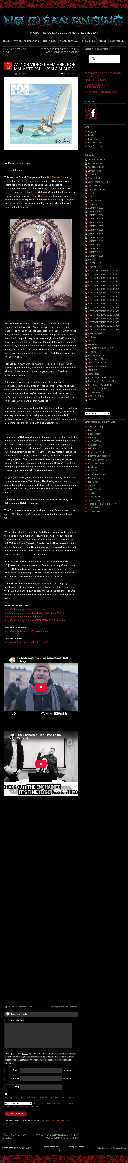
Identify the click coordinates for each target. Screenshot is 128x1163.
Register (92, 131)
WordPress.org (95, 146)
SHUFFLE (92, 370)
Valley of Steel (94, 511)
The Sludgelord (95, 497)
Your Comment (17, 1020)
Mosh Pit (92, 267)
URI (17, 1087)
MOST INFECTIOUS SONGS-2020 (103, 311)
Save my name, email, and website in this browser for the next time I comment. (39, 1097)
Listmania (92, 204)
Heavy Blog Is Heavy (97, 460)
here (52, 400)
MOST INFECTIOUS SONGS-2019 (103, 307)
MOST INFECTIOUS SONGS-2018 (103, 304)
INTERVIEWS (49, 41)
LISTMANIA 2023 (96, 248)
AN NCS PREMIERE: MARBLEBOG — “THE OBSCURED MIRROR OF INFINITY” (57, 50)
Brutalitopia (93, 437)
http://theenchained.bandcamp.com (23, 616)
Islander (20, 1007)
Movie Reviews (95, 333)
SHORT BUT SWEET (97, 366)
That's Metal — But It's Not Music (102, 377)
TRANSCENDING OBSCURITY (102, 504)
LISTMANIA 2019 (96, 233)
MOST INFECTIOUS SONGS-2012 (103, 282)
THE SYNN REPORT (97, 389)
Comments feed (95, 143)
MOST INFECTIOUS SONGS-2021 (103, 315)
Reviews (92, 352)
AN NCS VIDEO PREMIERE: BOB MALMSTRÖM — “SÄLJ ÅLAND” (45, 66)
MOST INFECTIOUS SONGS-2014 (103, 289)
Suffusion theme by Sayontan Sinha (111, 1148)
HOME (6, 41)
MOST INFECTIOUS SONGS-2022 (103, 318)
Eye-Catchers (94, 186)
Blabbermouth (94, 434)
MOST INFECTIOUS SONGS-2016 (103, 296)
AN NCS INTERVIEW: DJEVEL (14, 50)
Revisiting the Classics (98, 359)
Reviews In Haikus (96, 355)
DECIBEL (92, 448)
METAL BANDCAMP (97, 474)
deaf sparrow (94, 445)
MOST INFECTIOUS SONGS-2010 (103, 274)
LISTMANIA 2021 (96, 241)
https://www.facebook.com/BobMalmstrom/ (26, 631)
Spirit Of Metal (94, 489)
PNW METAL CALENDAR (26, 41)
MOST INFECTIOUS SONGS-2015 (103, 293)
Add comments (70, 74)
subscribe (17, 1107)
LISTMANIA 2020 (96, 237)
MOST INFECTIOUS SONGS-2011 (103, 278)
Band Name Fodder (97, 167)
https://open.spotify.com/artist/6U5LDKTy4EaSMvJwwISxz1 (35, 620)
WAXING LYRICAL (96, 396)
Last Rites (92, 471)
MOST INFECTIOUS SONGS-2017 (103, 300)
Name (16, 1070)
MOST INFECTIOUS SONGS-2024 (103, 326)
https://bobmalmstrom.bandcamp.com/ (24, 609)
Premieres (22, 74)
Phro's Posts (93, 341)
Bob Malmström (71, 1007)
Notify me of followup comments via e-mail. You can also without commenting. (39, 1105)
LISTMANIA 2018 (96, 230)
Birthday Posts (94, 171)
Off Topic (92, 337)
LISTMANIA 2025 (96, 256)
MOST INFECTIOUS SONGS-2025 (103, 330)
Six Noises (93, 485)
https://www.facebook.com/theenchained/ (26, 642)
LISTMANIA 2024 (96, 252)
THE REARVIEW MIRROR (100, 385)
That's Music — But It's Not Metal (102, 381)
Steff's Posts (93, 374)
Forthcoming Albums (97, 189)
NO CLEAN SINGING (22, 1148)
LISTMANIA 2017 (96, 226)
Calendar (92, 174)
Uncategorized (94, 392)
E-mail (16, 1078)
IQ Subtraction (94, 200)
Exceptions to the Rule (98, 182)
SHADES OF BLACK (97, 363)
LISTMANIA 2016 (96, 222)
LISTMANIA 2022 (96, 245)
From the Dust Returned (99, 456)
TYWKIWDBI (94, 508)
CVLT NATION (94, 441)
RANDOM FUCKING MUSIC (101, 348)
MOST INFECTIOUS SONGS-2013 (103, 285)
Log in (91, 135)
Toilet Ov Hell (94, 500)
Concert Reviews (96, 178)
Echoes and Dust (96, 452)
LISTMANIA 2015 (96, 219)
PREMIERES (88, 41)
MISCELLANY (94, 263)
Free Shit (92, 193)
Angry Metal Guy (95, 426)
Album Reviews (95, 163)
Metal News (93, 259)
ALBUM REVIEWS (69, 41)
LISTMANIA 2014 (96, 215)
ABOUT (102, 41)
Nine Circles (94, 482)
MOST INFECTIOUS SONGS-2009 (103, 270)
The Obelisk (93, 493)
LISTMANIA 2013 (96, 211)
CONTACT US (117, 41)
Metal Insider (94, 478)
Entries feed (93, 139)
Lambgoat (93, 467)
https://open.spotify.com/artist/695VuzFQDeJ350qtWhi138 (34, 613)
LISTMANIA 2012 (96, 208)
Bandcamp (93, 430)
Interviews (92, 197)
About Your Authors (96, 160)
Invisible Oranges (96, 463)
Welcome (92, 400)
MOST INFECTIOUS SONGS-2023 (103, 322)
